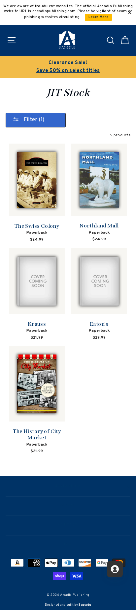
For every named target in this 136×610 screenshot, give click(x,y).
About (68, 505)
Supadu (85, 605)
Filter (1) (33, 120)
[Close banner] (130, 13)
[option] (68, 67)
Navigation (68, 486)
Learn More (98, 17)
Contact (68, 525)
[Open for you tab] (115, 569)
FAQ (68, 544)
